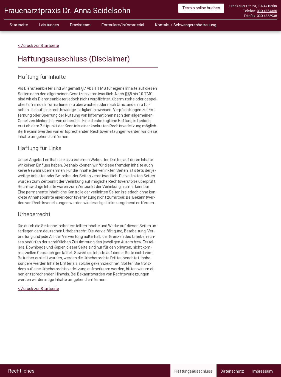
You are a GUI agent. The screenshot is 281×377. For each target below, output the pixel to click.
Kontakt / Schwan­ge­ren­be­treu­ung (185, 24)
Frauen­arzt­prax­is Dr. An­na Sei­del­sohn (67, 10)
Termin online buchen (201, 8)
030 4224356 (267, 11)
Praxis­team (80, 24)
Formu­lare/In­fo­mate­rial (123, 24)
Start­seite (19, 24)
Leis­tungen (49, 24)
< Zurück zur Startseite (38, 45)
